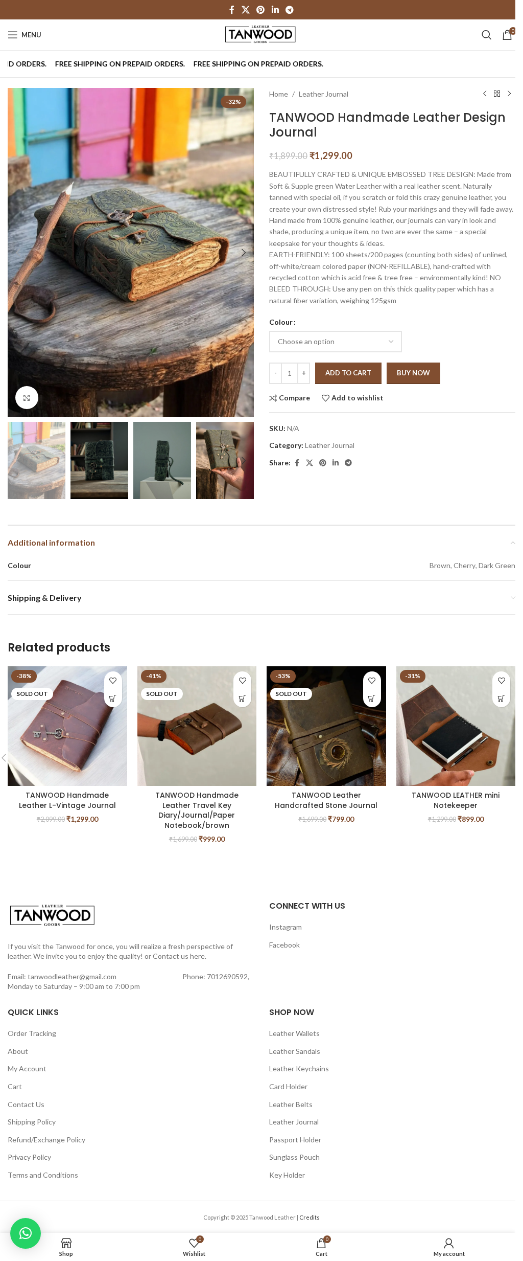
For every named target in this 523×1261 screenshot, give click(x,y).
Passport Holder (295, 1139)
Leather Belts (291, 1104)
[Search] (487, 35)
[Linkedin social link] (275, 9)
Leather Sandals (294, 1051)
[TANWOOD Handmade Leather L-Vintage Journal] (67, 726)
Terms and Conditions (43, 1174)
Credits (309, 1217)
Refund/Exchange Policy (46, 1139)
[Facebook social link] (232, 9)
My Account (27, 1068)
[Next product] (509, 94)
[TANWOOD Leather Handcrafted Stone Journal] (326, 726)
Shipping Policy (32, 1121)
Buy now (413, 373)
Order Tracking (32, 1033)
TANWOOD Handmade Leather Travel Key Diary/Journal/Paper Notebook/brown (197, 810)
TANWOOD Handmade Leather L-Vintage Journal (67, 800)
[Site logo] (261, 34)
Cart (15, 1086)
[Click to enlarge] (26, 397)
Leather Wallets (294, 1033)
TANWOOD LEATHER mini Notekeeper (456, 800)
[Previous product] (485, 94)
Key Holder (287, 1174)
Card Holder (288, 1086)
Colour (281, 322)
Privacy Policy (29, 1157)
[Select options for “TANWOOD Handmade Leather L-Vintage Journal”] (113, 698)
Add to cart (348, 373)
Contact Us (26, 1104)
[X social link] (245, 9)
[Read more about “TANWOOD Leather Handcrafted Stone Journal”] (372, 698)
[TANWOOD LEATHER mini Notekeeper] (456, 726)
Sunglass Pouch (294, 1157)
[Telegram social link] (289, 9)
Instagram (285, 926)
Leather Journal (323, 93)
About (18, 1051)
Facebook (284, 944)
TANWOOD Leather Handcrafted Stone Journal (326, 800)
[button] (18, 252)
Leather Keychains (299, 1068)
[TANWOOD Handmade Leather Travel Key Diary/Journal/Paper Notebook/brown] (197, 726)
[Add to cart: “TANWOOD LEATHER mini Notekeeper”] (501, 698)
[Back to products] (497, 94)
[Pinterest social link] (260, 9)
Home (278, 93)
